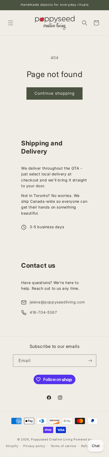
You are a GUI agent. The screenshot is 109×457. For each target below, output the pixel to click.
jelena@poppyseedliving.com (57, 302)
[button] (10, 23)
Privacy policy (34, 446)
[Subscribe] (90, 360)
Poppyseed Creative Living (52, 439)
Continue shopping (54, 93)
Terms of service (63, 446)
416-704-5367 (43, 312)
